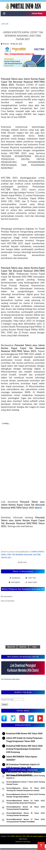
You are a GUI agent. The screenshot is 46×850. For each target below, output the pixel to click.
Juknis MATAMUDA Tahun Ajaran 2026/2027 (21, 758)
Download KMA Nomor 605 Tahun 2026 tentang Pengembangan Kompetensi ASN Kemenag (24, 749)
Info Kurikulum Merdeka (10, 679)
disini (38, 508)
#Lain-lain (22, 562)
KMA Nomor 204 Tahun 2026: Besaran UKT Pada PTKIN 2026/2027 (23, 773)
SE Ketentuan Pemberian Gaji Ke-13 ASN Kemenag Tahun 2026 (22, 766)
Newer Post (11, 647)
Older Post (22, 647)
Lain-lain (4, 24)
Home (34, 647)
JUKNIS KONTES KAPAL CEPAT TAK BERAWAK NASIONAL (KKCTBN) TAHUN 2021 (22, 555)
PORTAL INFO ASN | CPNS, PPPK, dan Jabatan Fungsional (26, 836)
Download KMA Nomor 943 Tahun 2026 (24, 733)
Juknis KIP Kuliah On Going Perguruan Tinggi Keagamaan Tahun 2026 (24, 739)
